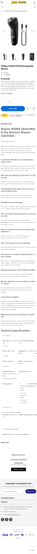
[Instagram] (6, 519)
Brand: (2, 72)
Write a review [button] (18, 469)
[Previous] (3, 31)
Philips (6, 72)
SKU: (2, 75)
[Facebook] (2, 519)
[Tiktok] (10, 519)
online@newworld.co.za (14, 514)
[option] (18, 31)
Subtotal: (3, 93)
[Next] (33, 31)
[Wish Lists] (28, 108)
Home (2, 11)
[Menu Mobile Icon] (2, 2)
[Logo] (19, 2)
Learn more (18, 116)
